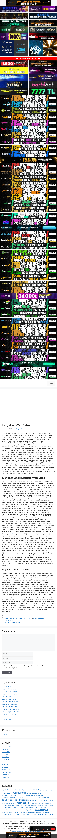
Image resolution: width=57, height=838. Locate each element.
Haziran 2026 (6, 749)
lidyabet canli (39, 795)
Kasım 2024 (5, 762)
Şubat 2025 (5, 757)
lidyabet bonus (30, 795)
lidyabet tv (18, 812)
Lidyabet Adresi (7, 686)
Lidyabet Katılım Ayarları (9, 706)
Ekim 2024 (5, 764)
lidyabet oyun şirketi (16, 807)
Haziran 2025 (6, 752)
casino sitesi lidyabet (20, 790)
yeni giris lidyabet (31, 814)
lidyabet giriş (23, 800)
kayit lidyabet (43, 790)
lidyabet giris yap (9, 800)
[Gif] (28, 160)
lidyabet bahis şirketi (22, 795)
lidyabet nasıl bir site (45, 814)
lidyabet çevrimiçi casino (9, 814)
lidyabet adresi (6, 793)
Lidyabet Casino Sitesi (9, 714)
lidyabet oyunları (7, 807)
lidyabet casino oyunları (25, 618)
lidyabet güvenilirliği (48, 800)
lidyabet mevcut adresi (9, 805)
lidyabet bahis (19, 792)
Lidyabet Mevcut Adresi (9, 722)
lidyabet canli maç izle (10, 618)
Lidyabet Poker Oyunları (9, 699)
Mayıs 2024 (5, 777)
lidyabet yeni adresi (42, 812)
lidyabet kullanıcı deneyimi (36, 803)
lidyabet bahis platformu (34, 793)
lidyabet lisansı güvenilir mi (47, 803)
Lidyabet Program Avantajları (11, 709)
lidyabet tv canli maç (29, 812)
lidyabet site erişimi (21, 810)
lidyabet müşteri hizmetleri (39, 805)
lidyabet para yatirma (29, 807)
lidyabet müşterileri (49, 805)
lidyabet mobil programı (29, 805)
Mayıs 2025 (5, 754)
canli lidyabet (7, 790)
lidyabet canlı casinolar (20, 797)
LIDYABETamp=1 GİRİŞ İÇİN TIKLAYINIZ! (28, 58)
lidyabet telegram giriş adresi (7, 812)
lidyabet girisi (45, 797)
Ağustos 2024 (6, 769)
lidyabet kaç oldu (22, 803)
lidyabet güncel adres (36, 800)
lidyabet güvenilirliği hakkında (8, 803)
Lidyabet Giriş (8, 620)
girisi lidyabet (34, 790)
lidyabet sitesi (30, 810)
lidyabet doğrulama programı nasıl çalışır (33, 797)
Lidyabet (7, 616)
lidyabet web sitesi (38, 618)
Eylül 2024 (5, 767)
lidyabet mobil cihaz (20, 805)
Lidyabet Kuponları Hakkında (10, 712)
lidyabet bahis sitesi (9, 796)
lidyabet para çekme (43, 807)
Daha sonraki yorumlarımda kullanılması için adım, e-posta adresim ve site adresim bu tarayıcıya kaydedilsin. (28, 667)
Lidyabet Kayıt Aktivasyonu (10, 694)
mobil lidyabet (21, 814)
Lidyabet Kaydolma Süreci (12, 622)
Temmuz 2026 (6, 747)
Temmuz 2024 (6, 772)
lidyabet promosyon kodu (9, 810)
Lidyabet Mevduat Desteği (10, 701)
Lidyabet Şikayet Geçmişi (9, 691)
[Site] (28, 98)
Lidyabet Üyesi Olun (8, 717)
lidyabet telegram (41, 810)
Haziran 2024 (6, 774)
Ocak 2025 (5, 759)
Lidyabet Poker (6, 719)
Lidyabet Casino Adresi (9, 689)
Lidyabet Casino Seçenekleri (10, 704)
